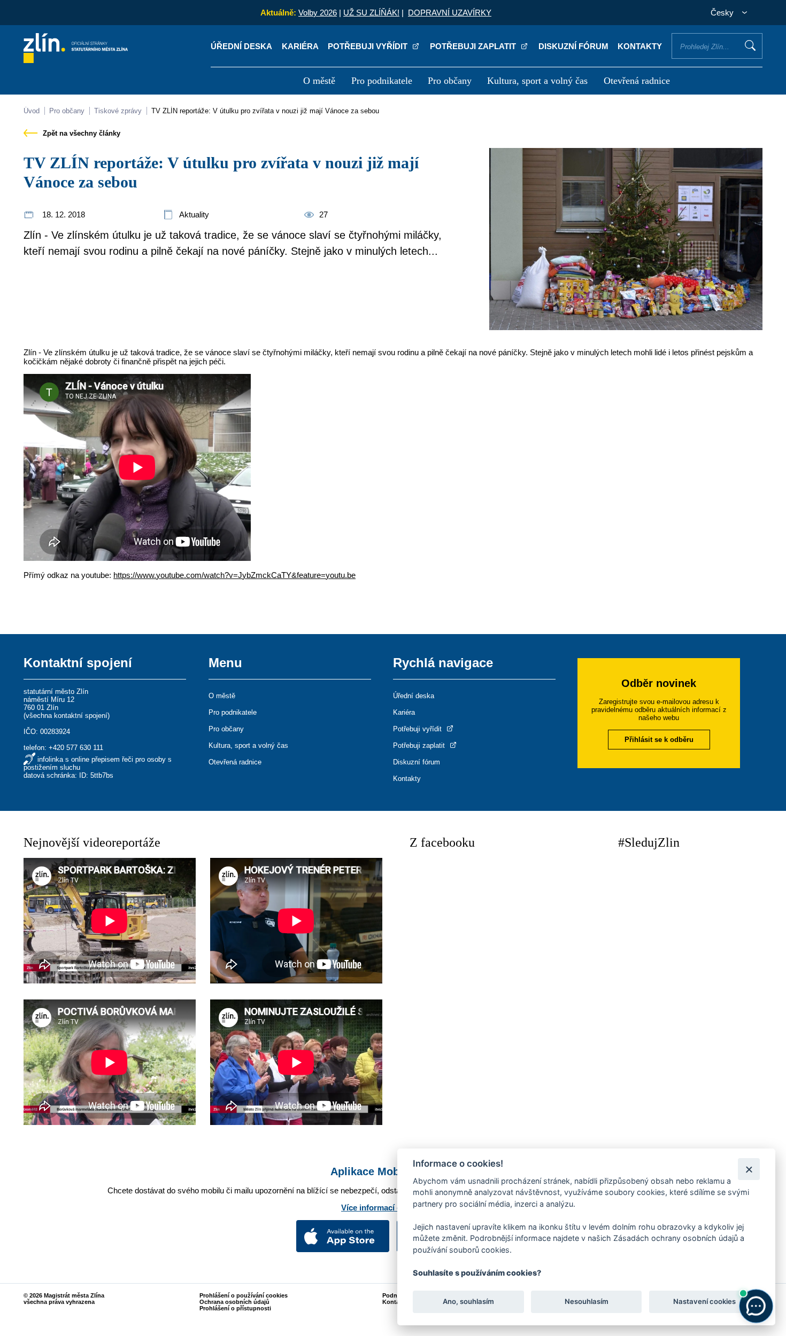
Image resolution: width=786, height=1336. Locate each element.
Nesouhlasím (586, 1302)
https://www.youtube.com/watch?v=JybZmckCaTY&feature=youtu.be (234, 575)
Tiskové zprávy (118, 111)
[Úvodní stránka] (76, 60)
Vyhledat (750, 45)
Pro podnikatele (381, 80)
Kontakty (640, 46)
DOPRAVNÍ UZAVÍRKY (449, 12)
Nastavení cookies (704, 1302)
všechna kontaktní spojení (66, 716)
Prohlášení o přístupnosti (235, 1308)
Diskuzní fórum (573, 46)
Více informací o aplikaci (387, 1207)
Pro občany (450, 80)
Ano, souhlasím (468, 1302)
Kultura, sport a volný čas (537, 80)
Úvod (32, 111)
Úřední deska (241, 46)
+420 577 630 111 (76, 748)
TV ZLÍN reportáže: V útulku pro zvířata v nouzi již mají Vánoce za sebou (265, 111)
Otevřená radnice (637, 80)
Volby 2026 (317, 12)
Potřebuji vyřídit (369, 46)
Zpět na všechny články (80, 133)
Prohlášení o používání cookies (243, 1295)
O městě (319, 80)
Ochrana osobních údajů (234, 1302)
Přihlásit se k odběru (659, 740)
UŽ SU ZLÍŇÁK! (371, 12)
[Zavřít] (749, 1169)
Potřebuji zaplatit (474, 46)
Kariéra (300, 46)
